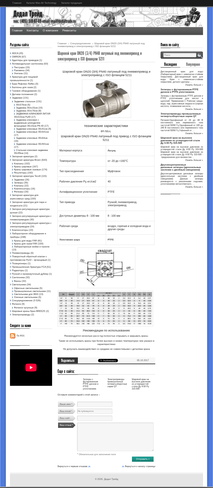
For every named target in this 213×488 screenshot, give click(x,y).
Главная (16, 2)
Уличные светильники (26, 297)
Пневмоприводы (21, 253)
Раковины (19, 70)
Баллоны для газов (22, 87)
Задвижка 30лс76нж (27, 110)
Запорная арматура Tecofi (26, 176)
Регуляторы (20, 172)
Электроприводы (21, 314)
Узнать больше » (194, 85)
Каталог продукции (71, 2)
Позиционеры (19, 263)
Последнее (170, 64)
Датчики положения (22, 94)
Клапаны (19, 163)
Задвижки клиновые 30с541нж (32, 131)
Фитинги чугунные (24, 307)
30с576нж (21, 104)
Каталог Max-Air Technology (41, 2)
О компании (50, 30)
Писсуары (19, 67)
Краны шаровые (23, 166)
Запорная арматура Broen (26, 160)
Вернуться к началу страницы (140, 466)
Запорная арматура (23, 156)
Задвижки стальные (24, 101)
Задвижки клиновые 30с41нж (31, 128)
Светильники (19, 284)
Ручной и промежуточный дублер (30, 273)
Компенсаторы (22, 188)
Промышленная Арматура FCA (29, 267)
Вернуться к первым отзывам (72, 466)
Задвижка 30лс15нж (27, 107)
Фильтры (18, 191)
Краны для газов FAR (25, 243)
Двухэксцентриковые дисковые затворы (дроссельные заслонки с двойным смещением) (181, 167)
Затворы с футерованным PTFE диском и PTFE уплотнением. (90, 384)
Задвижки (17, 97)
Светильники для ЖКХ (26, 294)
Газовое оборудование (24, 90)
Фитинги (16, 304)
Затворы (18, 182)
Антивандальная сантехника (27, 63)
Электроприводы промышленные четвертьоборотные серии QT (117, 383)
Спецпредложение (80, 43)
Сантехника (18, 277)
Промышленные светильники (30, 291)
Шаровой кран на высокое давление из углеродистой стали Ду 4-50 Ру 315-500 (141, 384)
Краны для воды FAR (25, 240)
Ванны (17, 281)
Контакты (33, 30)
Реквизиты (69, 30)
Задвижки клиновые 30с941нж (32, 144)
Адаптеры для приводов (25, 60)
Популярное (193, 64)
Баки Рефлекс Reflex (23, 83)
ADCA (15, 53)
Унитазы (18, 73)
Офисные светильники (26, 288)
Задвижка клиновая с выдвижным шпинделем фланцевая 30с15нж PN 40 (29, 122)
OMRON (16, 56)
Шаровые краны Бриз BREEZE (28, 311)
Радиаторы (18, 270)
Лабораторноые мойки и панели (31, 246)
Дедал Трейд (27, 14)
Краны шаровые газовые (27, 169)
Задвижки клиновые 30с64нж (31, 138)
